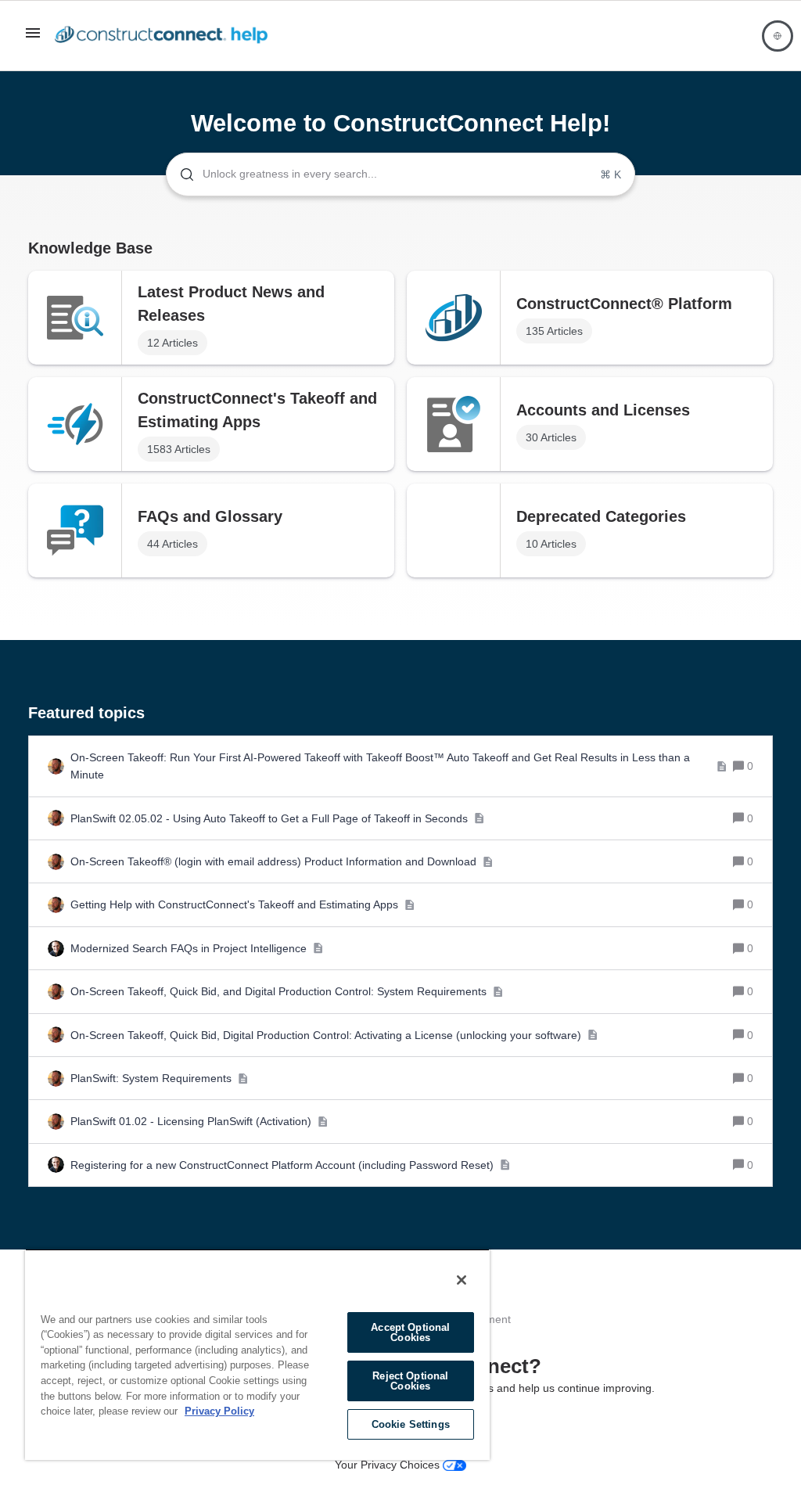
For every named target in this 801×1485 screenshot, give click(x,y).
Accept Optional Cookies (410, 1332)
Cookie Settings (411, 1424)
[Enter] (181, 174)
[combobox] (400, 174)
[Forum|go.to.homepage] (165, 36)
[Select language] (777, 36)
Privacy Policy (219, 1411)
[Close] (461, 1280)
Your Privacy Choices (389, 1464)
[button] (32, 38)
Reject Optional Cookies (410, 1381)
